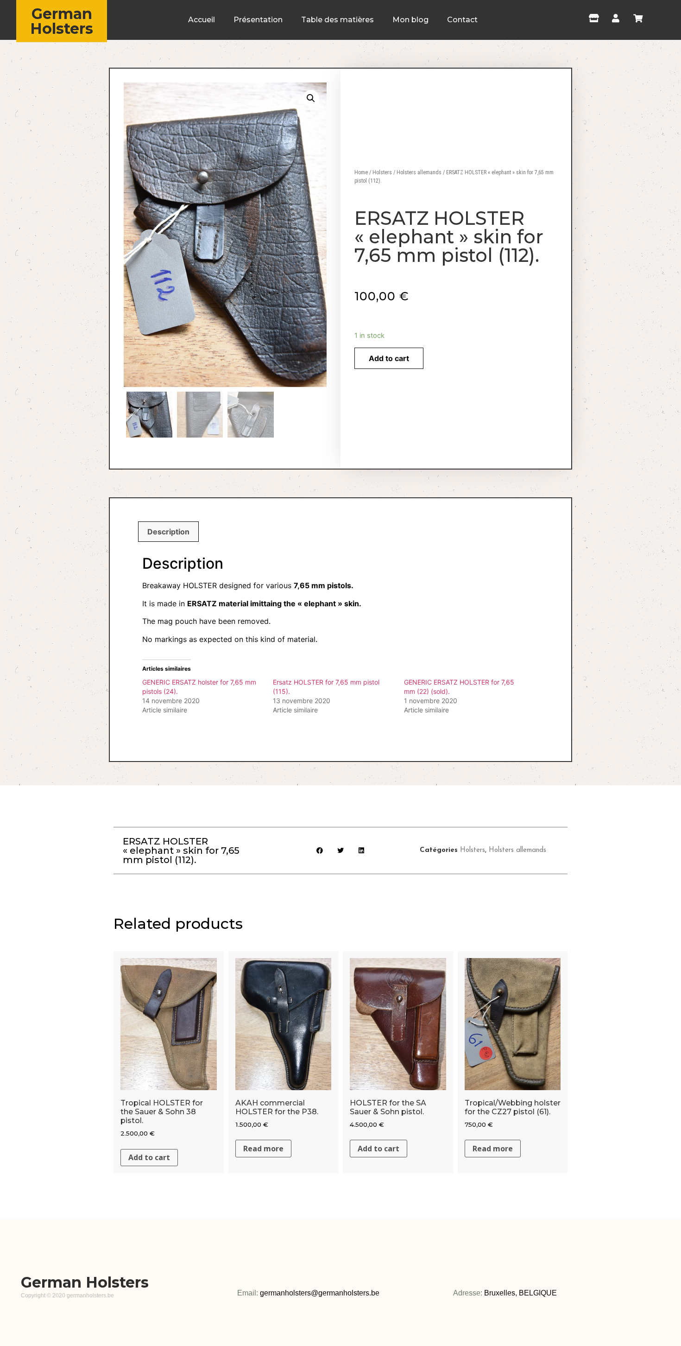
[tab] (168, 531)
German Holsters (61, 21)
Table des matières (337, 19)
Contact (462, 19)
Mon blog (410, 19)
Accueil (201, 19)
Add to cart (389, 358)
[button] (319, 850)
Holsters (382, 172)
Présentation (258, 19)
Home (361, 172)
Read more (263, 1148)
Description (168, 531)
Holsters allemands (419, 172)
